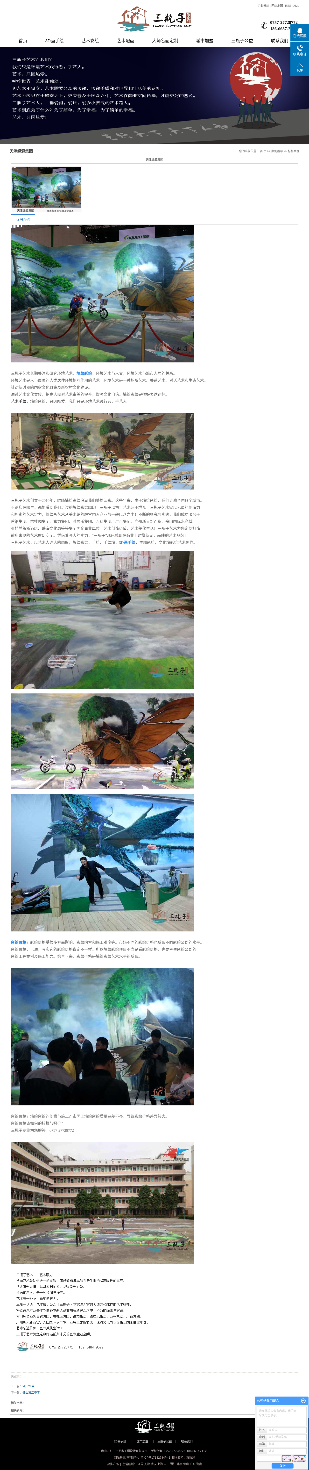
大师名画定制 (165, 40)
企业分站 (263, 5)
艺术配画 (125, 40)
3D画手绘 (54, 40)
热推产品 (113, 1464)
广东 (193, 1464)
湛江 (173, 1464)
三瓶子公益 (242, 40)
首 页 (263, 151)
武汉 (153, 1464)
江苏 (140, 1464)
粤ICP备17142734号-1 (155, 1457)
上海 (160, 1464)
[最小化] (303, 1400)
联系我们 (279, 40)
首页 (23, 40)
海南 (199, 1464)
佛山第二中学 (31, 1392)
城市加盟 (204, 40)
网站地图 (277, 5)
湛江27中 (28, 1386)
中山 (166, 1464)
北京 (180, 1464)
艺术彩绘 (90, 40)
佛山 (186, 1464)
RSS (288, 5)
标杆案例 (293, 151)
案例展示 (277, 151)
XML (296, 5)
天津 (147, 1464)
